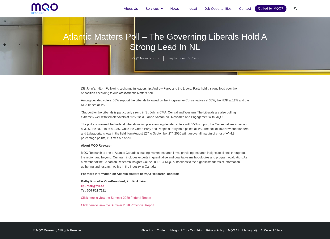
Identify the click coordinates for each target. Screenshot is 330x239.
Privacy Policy (215, 230)
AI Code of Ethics (271, 230)
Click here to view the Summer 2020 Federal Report (116, 197)
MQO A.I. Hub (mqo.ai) (242, 230)
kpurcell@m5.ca (92, 186)
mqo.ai (192, 9)
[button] (295, 8)
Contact (245, 9)
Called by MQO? (270, 8)
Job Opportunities (218, 9)
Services (152, 9)
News (174, 9)
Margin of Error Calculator (186, 230)
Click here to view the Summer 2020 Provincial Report (117, 205)
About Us (131, 9)
